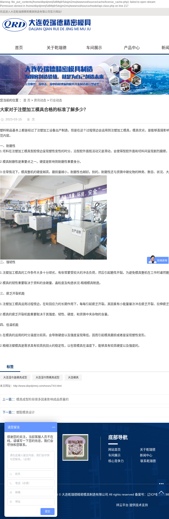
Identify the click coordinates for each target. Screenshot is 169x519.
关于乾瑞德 (56, 48)
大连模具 (73, 377)
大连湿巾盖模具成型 (15, 377)
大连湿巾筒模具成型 (47, 377)
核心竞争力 (116, 461)
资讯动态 (40, 100)
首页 (19, 48)
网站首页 (114, 449)
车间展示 (94, 48)
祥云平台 (122, 505)
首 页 (26, 100)
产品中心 (132, 48)
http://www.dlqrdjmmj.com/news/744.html (37, 385)
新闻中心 (146, 455)
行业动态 (56, 100)
